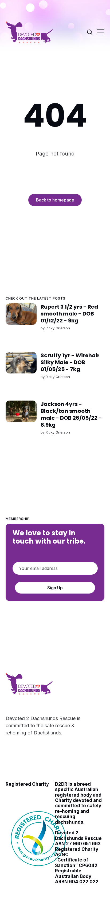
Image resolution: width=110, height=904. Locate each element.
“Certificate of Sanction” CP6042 (76, 862)
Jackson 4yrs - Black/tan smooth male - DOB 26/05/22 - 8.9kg (70, 414)
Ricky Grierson (57, 328)
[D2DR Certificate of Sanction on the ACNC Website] (39, 869)
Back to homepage (55, 200)
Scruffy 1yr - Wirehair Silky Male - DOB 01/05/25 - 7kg (69, 362)
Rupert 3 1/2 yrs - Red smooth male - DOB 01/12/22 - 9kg (69, 313)
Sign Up (55, 587)
